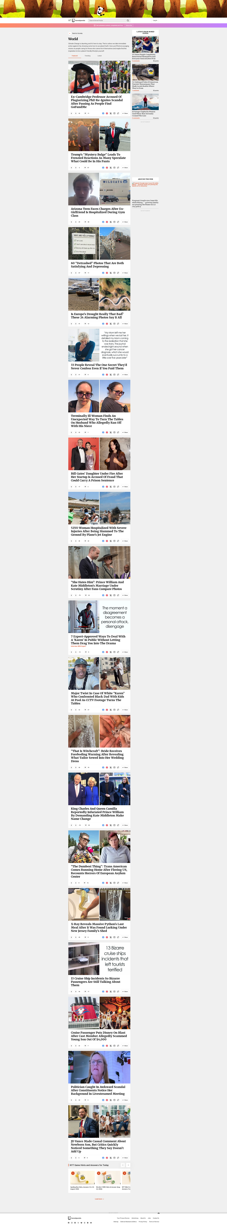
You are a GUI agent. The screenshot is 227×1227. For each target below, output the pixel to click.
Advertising (135, 1218)
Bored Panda (74, 1218)
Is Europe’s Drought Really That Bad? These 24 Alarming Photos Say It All (97, 315)
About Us (143, 1218)
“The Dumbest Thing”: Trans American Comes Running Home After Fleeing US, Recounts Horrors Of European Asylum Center (99, 871)
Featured (75, 56)
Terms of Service (154, 1221)
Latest (100, 56)
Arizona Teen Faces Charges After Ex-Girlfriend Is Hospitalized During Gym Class (98, 212)
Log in (155, 20)
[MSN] (87, 1222)
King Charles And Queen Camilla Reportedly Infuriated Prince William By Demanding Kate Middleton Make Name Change (97, 814)
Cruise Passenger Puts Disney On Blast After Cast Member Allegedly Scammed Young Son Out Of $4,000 (99, 1036)
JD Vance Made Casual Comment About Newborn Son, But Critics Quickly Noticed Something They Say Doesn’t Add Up (98, 1146)
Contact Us (156, 1218)
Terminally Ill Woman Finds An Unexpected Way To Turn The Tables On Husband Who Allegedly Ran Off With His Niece (97, 421)
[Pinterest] (75, 1222)
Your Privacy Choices (123, 1218)
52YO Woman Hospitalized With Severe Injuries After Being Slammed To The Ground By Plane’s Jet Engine (98, 531)
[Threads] (84, 1222)
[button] (123, 1165)
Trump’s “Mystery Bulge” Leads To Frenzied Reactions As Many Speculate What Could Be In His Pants (98, 158)
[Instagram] (72, 1222)
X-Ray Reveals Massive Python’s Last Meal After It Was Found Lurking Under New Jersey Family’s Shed (99, 927)
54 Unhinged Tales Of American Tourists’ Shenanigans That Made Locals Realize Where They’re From (145, 85)
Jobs (149, 1218)
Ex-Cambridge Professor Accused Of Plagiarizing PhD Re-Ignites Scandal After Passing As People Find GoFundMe (97, 102)
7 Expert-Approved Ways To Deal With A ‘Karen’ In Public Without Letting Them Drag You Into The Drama (98, 640)
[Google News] (91, 1222)
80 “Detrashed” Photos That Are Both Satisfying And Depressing (97, 264)
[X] (78, 1222)
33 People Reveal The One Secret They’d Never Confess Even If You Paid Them (99, 366)
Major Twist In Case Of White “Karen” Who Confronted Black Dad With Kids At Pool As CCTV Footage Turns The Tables (98, 698)
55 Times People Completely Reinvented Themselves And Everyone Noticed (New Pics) (143, 57)
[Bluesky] (81, 1222)
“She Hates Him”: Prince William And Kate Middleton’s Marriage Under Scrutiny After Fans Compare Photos (97, 585)
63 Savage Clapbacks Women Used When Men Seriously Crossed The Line (143, 114)
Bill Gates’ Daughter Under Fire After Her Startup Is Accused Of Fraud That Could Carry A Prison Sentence (97, 477)
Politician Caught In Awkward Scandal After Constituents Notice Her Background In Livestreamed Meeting (98, 1090)
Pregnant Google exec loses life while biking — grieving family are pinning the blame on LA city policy (145, 204)
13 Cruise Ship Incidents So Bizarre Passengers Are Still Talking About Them (95, 982)
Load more (98, 1199)
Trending (87, 56)
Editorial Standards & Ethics (128, 1221)
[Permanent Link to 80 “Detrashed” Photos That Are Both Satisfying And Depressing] (99, 243)
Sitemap (116, 1221)
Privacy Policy (143, 1221)
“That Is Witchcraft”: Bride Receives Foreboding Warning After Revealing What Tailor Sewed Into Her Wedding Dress (97, 756)
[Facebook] (68, 1222)
